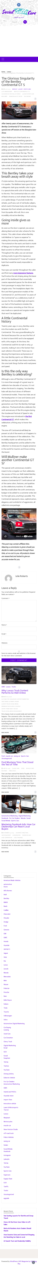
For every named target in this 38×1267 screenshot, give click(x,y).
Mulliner (4, 96)
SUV (5, 1183)
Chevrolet (7, 914)
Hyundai (6, 945)
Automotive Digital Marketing (14, 1023)
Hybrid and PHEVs (10, 1092)
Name (4, 625)
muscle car (9, 756)
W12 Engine (27, 96)
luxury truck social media (10, 704)
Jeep (5, 957)
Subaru (6, 1004)
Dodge (6, 922)
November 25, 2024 (8, 832)
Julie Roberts (21, 576)
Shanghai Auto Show (15, 96)
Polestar (6, 988)
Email (4, 634)
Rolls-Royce (8, 1000)
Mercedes (7, 977)
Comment (6, 598)
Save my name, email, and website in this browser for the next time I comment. (19, 654)
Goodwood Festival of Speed (11, 94)
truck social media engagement (12, 711)
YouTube (7, 1070)
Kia (5, 961)
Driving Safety (9, 1074)
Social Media (6, 821)
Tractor (6, 1110)
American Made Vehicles (12, 880)
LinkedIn (6, 1159)
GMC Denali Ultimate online (10, 701)
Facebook (5, 818)
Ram (5, 996)
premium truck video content (11, 706)
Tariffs (6, 1186)
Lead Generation (7, 837)
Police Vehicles (9, 1137)
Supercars (7, 1175)
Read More (5, 732)
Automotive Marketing (10, 816)
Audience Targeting (22, 832)
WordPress (14, 1261)
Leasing (6, 1030)
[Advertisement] (19, 42)
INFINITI (7, 949)
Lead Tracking (18, 837)
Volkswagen (8, 1016)
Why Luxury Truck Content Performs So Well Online (15, 691)
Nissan (6, 984)
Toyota (6, 1012)
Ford (3, 756)
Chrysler (6, 918)
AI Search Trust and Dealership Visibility (17, 1241)
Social (28, 818)
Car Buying (7, 1027)
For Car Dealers (14, 818)
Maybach (7, 1118)
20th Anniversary (7, 91)
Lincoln (6, 969)
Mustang (4, 771)
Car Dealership (6, 835)
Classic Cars (15, 768)
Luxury (20, 89)
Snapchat (7, 1058)
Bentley (14, 89)
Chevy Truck (8, 1042)
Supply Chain (8, 1179)
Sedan (6, 1145)
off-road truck (9, 1133)
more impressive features (23, 273)
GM (5, 934)
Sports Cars (27, 89)
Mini (5, 980)
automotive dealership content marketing (15, 699)
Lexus (6, 965)
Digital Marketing (24, 816)
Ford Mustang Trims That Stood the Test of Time (17, 763)
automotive (8, 884)
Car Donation (8, 1038)
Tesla (5, 1008)
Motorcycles (8, 1122)
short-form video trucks (10, 708)
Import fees (8, 1100)
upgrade (6, 1198)
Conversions (16, 835)
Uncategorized (7, 758)
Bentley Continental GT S (22, 91)
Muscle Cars (30, 768)
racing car (17, 756)
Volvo (5, 1020)
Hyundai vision (8, 1096)
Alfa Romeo (8, 891)
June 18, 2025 (6, 768)
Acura (5, 887)
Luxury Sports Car (28, 94)
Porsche (6, 992)
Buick (5, 906)
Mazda (23, 818)
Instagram (7, 1155)
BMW (6, 902)
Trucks (13, 687)
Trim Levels (12, 771)
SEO (5, 1052)
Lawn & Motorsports (11, 1107)
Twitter (6, 1066)
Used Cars (7, 1034)
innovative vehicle (10, 1103)
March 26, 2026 (7, 696)
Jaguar (6, 953)
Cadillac (6, 910)
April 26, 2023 (7, 89)
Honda (6, 941)
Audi (5, 894)
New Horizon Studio (11, 1129)
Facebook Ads (26, 835)
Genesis (6, 930)
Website (4, 643)
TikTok (6, 1062)
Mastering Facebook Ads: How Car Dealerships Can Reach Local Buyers (18, 826)
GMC (3, 687)
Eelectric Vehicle (9, 1078)
